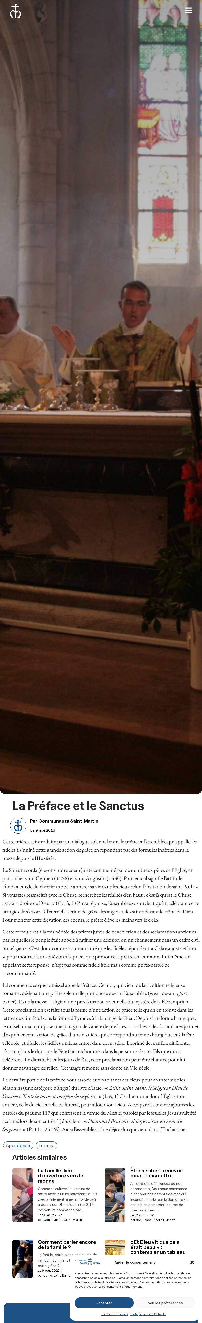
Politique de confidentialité (148, 1314)
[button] (192, 1262)
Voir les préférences (165, 1303)
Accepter (104, 1303)
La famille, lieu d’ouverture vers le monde (60, 1175)
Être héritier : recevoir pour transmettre (157, 1173)
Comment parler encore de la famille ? (67, 1244)
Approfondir (18, 1145)
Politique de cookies (114, 1314)
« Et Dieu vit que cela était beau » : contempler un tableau (157, 1247)
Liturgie (46, 1145)
